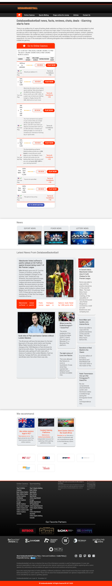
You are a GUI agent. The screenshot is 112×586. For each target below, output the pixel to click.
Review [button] (40, 65)
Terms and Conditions (48, 556)
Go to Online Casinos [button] (38, 46)
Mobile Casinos (21, 504)
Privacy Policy (36, 556)
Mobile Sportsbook (35, 502)
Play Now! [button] (51, 65)
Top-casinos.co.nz (24, 436)
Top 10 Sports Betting (36, 488)
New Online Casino (22, 494)
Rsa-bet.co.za (61, 435)
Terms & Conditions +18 (49, 95)
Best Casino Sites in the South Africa (66, 432)
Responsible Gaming (23, 558)
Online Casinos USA (23, 510)
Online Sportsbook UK (36, 506)
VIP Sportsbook (34, 504)
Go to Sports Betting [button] (35, 205)
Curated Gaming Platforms (46, 431)
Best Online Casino (22, 492)
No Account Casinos (23, 506)
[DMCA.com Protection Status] (35, 558)
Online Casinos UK (22, 508)
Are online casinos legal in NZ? (26, 432)
